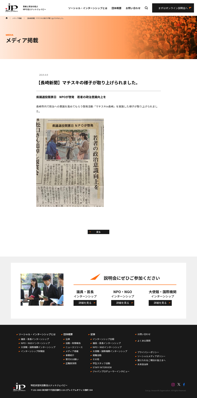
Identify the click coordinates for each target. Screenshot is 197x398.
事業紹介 (70, 355)
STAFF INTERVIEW (102, 367)
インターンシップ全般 (103, 339)
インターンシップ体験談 (33, 351)
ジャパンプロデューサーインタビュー (111, 371)
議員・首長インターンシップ (35, 339)
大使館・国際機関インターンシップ (38, 347)
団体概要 (116, 8)
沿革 (68, 339)
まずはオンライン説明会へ (173, 8)
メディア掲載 (72, 351)
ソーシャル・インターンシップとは (87, 8)
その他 (96, 359)
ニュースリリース (74, 347)
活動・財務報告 (73, 343)
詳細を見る (85, 303)
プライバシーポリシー (148, 352)
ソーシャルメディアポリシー (151, 356)
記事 (93, 334)
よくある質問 (143, 340)
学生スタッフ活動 (101, 363)
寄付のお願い (72, 359)
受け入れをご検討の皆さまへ (151, 360)
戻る (98, 231)
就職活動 (97, 355)
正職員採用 (71, 363)
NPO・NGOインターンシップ (35, 343)
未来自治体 (142, 364)
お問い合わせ (133, 8)
